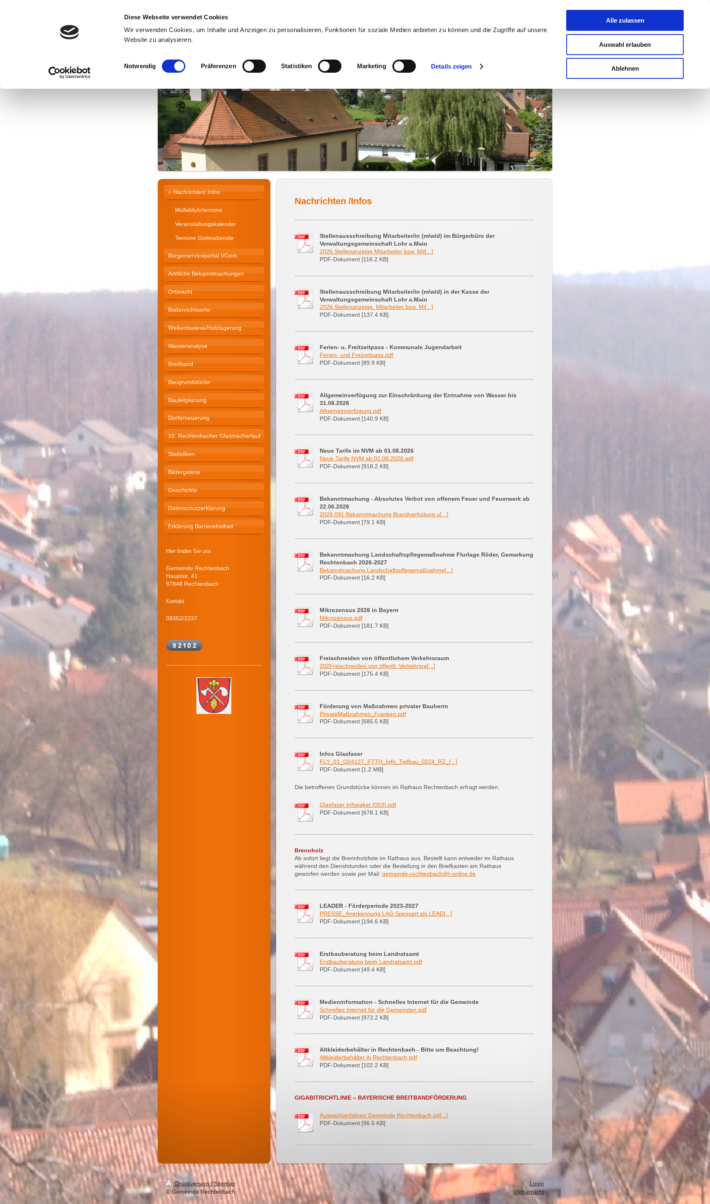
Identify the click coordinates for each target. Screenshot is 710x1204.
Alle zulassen (625, 20)
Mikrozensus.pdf (341, 618)
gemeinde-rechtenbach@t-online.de (429, 873)
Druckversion (192, 1183)
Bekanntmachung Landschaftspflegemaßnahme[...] (386, 570)
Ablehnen (625, 68)
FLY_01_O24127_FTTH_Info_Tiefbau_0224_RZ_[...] (388, 761)
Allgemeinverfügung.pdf (350, 410)
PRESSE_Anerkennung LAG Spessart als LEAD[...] (386, 913)
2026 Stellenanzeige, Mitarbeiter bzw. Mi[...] (376, 307)
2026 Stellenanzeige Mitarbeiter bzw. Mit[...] (376, 251)
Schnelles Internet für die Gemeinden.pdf (373, 1009)
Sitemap (224, 1183)
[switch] (254, 66)
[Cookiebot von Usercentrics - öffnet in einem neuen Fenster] (70, 73)
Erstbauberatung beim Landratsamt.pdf (371, 961)
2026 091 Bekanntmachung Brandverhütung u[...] (384, 514)
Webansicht (529, 1191)
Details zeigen (451, 66)
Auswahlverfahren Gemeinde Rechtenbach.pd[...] (384, 1115)
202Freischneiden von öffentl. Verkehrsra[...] (377, 666)
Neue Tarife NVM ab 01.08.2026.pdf (366, 458)
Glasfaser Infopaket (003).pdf (358, 804)
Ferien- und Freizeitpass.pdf (356, 355)
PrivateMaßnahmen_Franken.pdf (363, 714)
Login (537, 1183)
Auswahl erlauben (625, 44)
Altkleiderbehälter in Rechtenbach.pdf (368, 1057)
